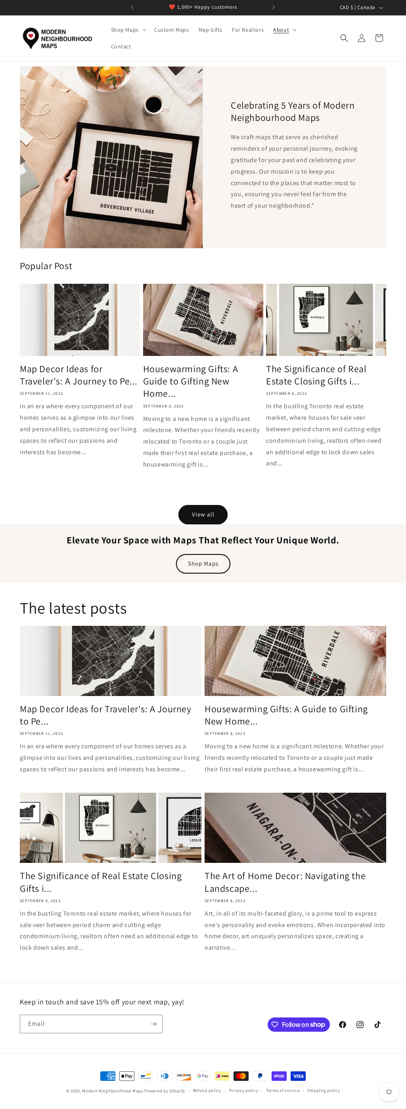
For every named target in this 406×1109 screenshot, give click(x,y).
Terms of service (282, 1090)
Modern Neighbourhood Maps (113, 1091)
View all (203, 514)
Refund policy (207, 1090)
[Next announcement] (273, 7)
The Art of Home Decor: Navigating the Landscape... (285, 882)
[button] (127, 29)
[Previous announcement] (132, 7)
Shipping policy (323, 1090)
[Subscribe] (153, 1024)
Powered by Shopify (164, 1091)
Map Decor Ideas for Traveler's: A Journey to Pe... (79, 375)
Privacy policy (244, 1090)
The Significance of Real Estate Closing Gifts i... (316, 375)
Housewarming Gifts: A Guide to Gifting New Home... (190, 381)
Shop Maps (203, 563)
